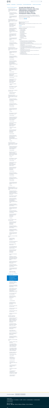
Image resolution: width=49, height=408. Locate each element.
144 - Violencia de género (29, 399)
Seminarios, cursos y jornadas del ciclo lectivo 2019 (37, 4)
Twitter (17, 404)
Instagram (13, 404)
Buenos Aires (8, 4)
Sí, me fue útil (23, 394)
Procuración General (19, 4)
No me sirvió (17, 394)
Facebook (9, 404)
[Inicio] (9, 1)
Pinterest (31, 404)
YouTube (21, 404)
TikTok (28, 404)
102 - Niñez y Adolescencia (10, 399)
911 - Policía (24, 399)
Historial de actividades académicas (27, 4)
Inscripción (20, 25)
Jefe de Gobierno (13, 4)
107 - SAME (20, 399)
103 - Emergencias (16, 399)
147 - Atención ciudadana (37, 399)
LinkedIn (24, 404)
